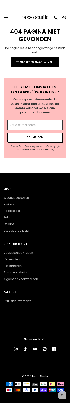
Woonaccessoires (16, 198)
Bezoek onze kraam (17, 231)
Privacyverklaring (16, 272)
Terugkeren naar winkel (35, 62)
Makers (9, 204)
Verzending (12, 259)
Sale (7, 217)
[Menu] (6, 17)
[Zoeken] (56, 17)
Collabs (9, 224)
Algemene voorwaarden (21, 279)
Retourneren (13, 266)
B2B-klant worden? (17, 301)
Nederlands (32, 339)
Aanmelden (35, 137)
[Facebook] (54, 349)
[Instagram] (16, 349)
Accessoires (12, 211)
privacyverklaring (45, 149)
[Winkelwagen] (64, 17)
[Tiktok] (25, 349)
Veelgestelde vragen (18, 253)
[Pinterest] (45, 349)
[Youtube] (35, 349)
